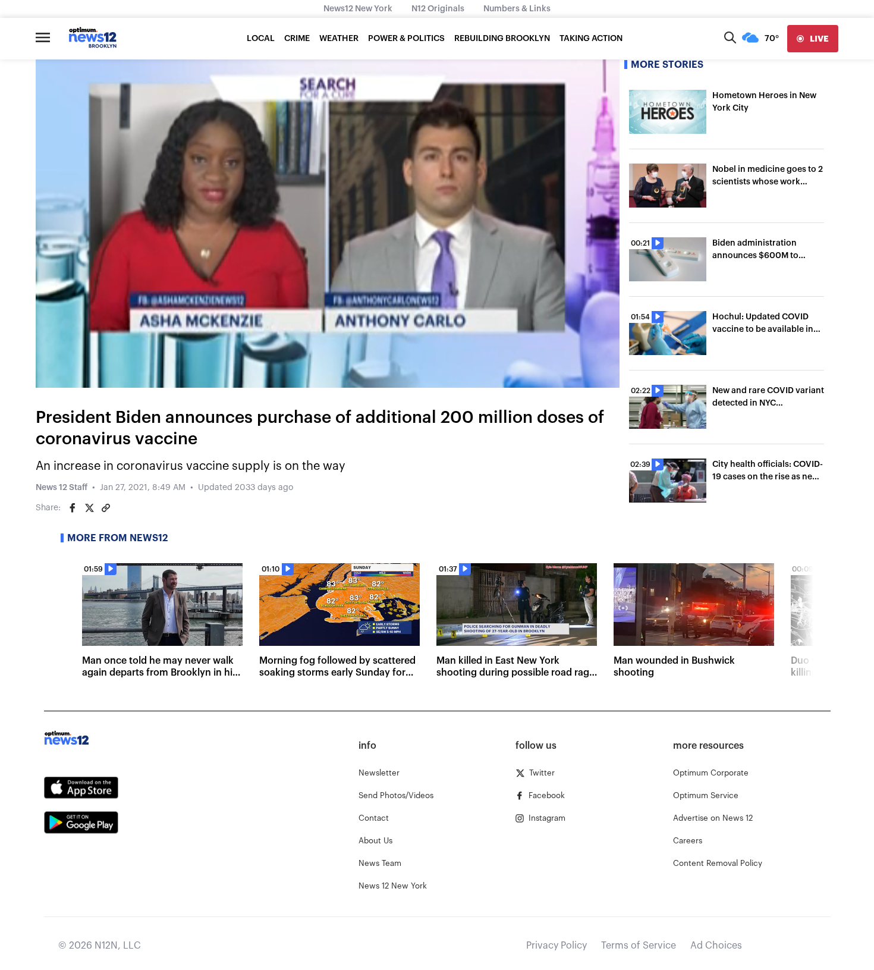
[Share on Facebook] (72, 508)
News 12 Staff (61, 488)
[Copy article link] (106, 508)
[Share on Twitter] (89, 508)
